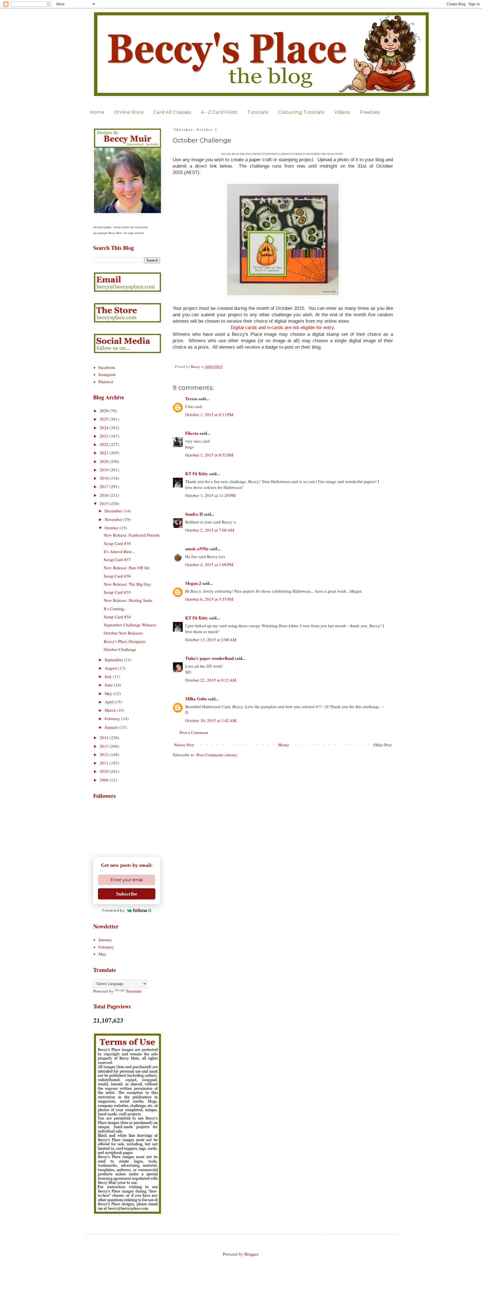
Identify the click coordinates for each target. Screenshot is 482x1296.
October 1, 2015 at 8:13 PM (209, 414)
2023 (105, 436)
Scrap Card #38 (117, 543)
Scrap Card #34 (117, 616)
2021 (105, 452)
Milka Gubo (196, 699)
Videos (342, 112)
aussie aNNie (197, 549)
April (110, 701)
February (113, 718)
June (109, 684)
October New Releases (123, 633)
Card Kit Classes (172, 112)
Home (97, 112)
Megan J (193, 583)
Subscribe (126, 894)
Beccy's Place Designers (125, 641)
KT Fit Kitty (196, 473)
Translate (133, 991)
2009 (105, 780)
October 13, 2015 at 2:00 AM (210, 639)
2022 (105, 444)
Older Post (382, 744)
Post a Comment (194, 732)
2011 (105, 763)
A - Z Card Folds (219, 112)
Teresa (191, 398)
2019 (105, 469)
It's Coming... (115, 608)
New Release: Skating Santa (128, 600)
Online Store (129, 112)
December (114, 510)
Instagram (107, 374)
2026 (105, 410)
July (109, 676)
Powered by (113, 910)
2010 (105, 771)
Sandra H (194, 514)
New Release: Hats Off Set (127, 567)
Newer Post (184, 744)
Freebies (370, 112)
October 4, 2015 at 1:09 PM (209, 564)
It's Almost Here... (119, 551)
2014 (105, 737)
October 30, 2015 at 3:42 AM (210, 720)
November (114, 519)
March (111, 710)
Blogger (251, 1254)
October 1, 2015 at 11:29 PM (210, 495)
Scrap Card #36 (117, 576)
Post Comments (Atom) (216, 754)
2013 (105, 746)
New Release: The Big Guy (127, 584)
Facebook (106, 367)
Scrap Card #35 (117, 592)
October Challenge (120, 649)
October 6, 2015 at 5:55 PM (209, 599)
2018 (105, 478)
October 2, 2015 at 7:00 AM (209, 530)
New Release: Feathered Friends (132, 535)
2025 (105, 419)
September (114, 659)
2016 (105, 495)
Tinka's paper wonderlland (209, 658)
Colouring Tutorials (301, 112)
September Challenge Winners (130, 625)
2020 (105, 461)
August (111, 668)
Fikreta (192, 433)
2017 (105, 486)
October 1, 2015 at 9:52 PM (209, 455)
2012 (105, 754)
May (109, 693)
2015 (105, 503)
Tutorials (257, 112)
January (112, 727)
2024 (105, 427)
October (112, 527)
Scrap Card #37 (117, 559)
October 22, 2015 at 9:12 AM (210, 680)
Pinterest (105, 381)
